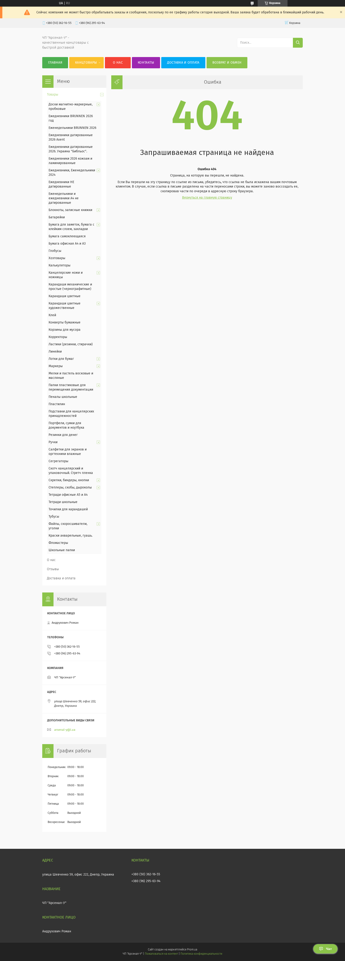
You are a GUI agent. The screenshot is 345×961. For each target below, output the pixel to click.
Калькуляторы (59, 265)
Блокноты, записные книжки (70, 210)
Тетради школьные (63, 502)
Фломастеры (58, 543)
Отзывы (53, 569)
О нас (118, 62)
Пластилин (57, 404)
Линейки (55, 351)
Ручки (53, 442)
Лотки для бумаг (61, 359)
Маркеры (56, 366)
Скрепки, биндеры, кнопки (69, 480)
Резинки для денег (63, 435)
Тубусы (54, 516)
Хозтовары (57, 258)
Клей (52, 315)
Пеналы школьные (63, 397)
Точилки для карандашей (68, 509)
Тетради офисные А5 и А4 (68, 494)
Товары (52, 94)
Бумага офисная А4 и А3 (67, 243)
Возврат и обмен (227, 62)
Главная (55, 62)
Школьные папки (62, 550)
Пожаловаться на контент (161, 954)
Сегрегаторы (58, 461)
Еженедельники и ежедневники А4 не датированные (64, 198)
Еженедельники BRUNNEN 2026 (72, 128)
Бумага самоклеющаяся (67, 236)
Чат (329, 949)
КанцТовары (86, 62)
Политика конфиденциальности (201, 954)
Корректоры (58, 337)
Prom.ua (192, 949)
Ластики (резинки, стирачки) (71, 344)
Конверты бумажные (64, 322)
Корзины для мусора (64, 329)
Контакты (146, 62)
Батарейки (57, 217)
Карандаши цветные (64, 296)
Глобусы (55, 251)
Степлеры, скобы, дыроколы (70, 487)
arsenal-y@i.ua (64, 729)
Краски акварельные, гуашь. (70, 535)
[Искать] (298, 43)
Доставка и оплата (183, 62)
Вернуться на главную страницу (207, 197)
